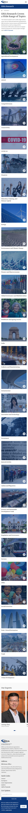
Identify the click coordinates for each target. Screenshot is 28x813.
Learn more (9, 810)
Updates (3, 785)
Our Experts (4, 781)
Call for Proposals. (8, 30)
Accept (23, 806)
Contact (3, 778)
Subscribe (14, 799)
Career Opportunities (6, 783)
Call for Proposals (5, 787)
